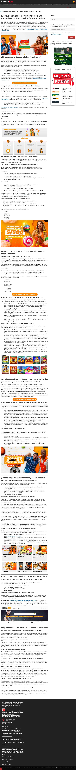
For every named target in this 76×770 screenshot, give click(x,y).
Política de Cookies (6, 764)
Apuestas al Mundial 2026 (64, 4)
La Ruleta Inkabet (27, 194)
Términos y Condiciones (8, 756)
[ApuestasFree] (6, 2)
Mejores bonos (13, 4)
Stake (56, 4)
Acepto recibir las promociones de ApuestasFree (62, 33)
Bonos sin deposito (4, 4)
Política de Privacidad (56, 34)
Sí (1, 768)
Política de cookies (37, 766)
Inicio (1, 11)
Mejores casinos (22, 4)
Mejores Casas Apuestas (31, 4)
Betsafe (45, 4)
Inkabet (51, 4)
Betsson (40, 4)
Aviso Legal (5, 761)
